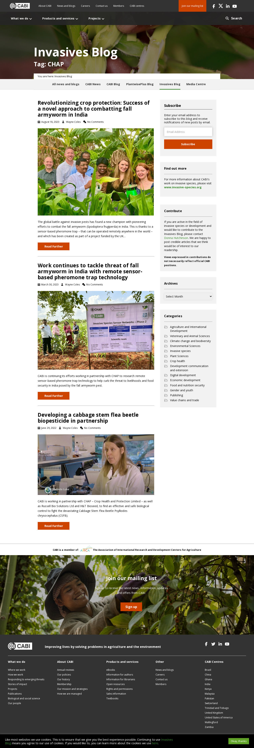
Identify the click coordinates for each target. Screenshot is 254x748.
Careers (85, 6)
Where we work (16, 670)
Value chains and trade (184, 400)
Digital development (183, 375)
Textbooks (112, 698)
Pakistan (209, 698)
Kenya (208, 689)
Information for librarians (120, 679)
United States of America (219, 717)
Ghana (208, 679)
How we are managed (69, 693)
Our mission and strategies (72, 689)
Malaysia (210, 693)
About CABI (44, 6)
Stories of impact (17, 684)
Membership (64, 684)
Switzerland (211, 703)
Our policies (64, 674)
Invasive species (180, 351)
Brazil (208, 670)
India (207, 684)
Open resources (115, 684)
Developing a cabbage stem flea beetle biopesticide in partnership (88, 417)
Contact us (102, 6)
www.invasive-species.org (183, 187)
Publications (15, 693)
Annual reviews (65, 670)
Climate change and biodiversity (190, 341)
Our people (14, 703)
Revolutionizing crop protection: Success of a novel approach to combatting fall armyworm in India (94, 108)
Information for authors (119, 674)
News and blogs (66, 6)
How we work (15, 674)
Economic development (185, 380)
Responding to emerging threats (26, 679)
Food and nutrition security (187, 385)
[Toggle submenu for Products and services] (76, 18)
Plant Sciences (179, 356)
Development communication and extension (189, 368)
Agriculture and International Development (188, 329)
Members (118, 6)
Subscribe (188, 144)
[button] (213, 5)
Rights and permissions (119, 689)
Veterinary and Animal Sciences (190, 336)
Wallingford (211, 722)
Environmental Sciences (185, 346)
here (155, 743)
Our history (63, 679)
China (208, 674)
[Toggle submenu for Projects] (103, 18)
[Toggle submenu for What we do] (30, 18)
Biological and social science (24, 698)
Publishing (176, 395)
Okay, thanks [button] (239, 741)
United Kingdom (214, 712)
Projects (12, 689)
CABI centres (137, 6)
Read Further (53, 246)
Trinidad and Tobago (217, 708)
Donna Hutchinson (176, 238)
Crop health (177, 361)
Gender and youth (181, 390)
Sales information (116, 693)
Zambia (209, 727)
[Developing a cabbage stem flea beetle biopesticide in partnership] (96, 464)
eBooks (110, 670)
